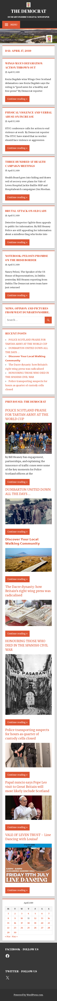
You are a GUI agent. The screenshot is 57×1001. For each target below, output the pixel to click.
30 (15, 932)
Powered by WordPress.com (28, 995)
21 (49, 923)
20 (42, 923)
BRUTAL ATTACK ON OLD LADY (26, 211)
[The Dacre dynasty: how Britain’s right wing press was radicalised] (28, 625)
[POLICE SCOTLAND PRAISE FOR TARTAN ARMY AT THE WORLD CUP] (28, 452)
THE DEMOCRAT (28, 11)
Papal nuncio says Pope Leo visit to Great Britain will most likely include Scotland (27, 786)
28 (49, 928)
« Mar (8, 936)
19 (35, 923)
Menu (13, 24)
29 (8, 932)
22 (8, 928)
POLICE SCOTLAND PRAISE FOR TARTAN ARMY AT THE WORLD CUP (26, 414)
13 (42, 918)
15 (8, 923)
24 (22, 928)
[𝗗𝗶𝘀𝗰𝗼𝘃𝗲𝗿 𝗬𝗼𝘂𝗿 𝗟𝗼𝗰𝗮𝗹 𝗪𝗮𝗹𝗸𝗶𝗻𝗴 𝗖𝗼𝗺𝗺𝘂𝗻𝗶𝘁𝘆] (28, 570)
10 (22, 918)
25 (28, 928)
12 (35, 918)
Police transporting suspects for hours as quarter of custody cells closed (26, 385)
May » (15, 936)
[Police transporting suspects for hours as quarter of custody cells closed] (28, 766)
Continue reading (16, 99)
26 (35, 928)
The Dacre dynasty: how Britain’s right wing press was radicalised (28, 591)
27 (42, 928)
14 (49, 918)
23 (15, 928)
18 (28, 923)
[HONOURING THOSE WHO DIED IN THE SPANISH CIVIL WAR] (28, 714)
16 (15, 923)
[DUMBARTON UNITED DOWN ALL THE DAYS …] (28, 523)
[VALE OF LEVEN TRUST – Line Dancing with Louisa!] (28, 881)
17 (22, 923)
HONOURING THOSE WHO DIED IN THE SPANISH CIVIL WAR (26, 645)
